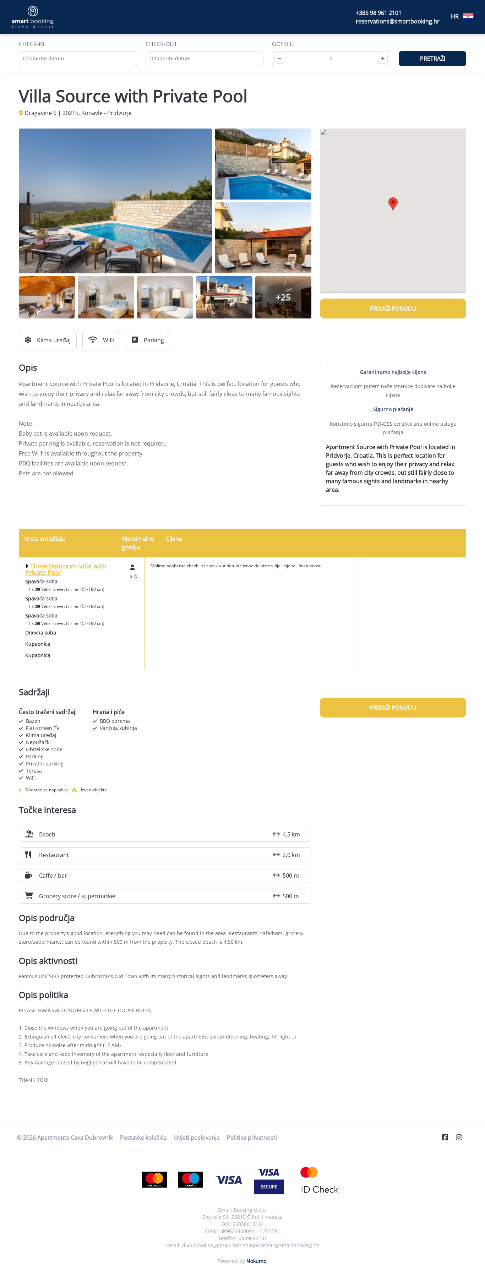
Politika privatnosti (252, 1137)
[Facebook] (448, 1137)
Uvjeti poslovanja (197, 1137)
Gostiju (283, 44)
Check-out (161, 44)
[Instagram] (462, 1137)
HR (455, 16)
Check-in (31, 44)
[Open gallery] (115, 201)
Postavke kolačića (143, 1137)
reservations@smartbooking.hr (398, 21)
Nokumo (256, 1261)
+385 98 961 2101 (379, 13)
